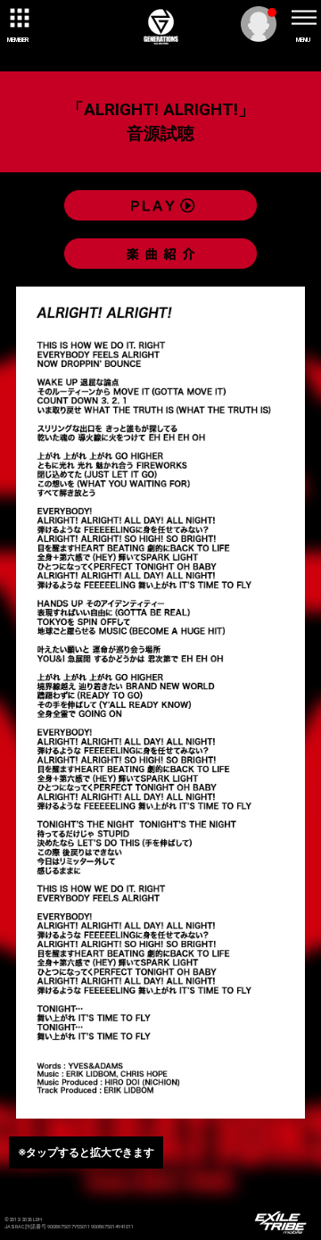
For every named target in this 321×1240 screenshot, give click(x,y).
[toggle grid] (18, 18)
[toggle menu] (303, 18)
